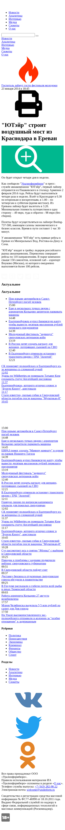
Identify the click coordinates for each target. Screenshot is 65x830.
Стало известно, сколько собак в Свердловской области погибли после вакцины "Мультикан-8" (31, 542)
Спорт (12, 654)
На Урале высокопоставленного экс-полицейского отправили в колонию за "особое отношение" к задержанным (30, 618)
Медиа (13, 22)
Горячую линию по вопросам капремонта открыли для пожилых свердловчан (27, 504)
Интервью (15, 18)
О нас (12, 28)
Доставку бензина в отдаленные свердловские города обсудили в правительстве (30, 578)
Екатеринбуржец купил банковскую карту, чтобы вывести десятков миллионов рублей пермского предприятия (36, 324)
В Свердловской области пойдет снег (24, 569)
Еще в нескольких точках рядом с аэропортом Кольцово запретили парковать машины (35, 311)
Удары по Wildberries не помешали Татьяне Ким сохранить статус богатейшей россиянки (30, 523)
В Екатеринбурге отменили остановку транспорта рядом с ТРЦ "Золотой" (32, 355)
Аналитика (15, 15)
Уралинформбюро (32, 183)
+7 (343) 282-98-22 (46, 786)
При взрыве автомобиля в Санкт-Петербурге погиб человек (29, 300)
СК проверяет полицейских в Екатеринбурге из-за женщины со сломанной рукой (31, 513)
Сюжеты (14, 25)
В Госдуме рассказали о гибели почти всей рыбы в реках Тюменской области (31, 587)
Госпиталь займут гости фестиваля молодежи (29, 85)
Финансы (14, 648)
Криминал (15, 645)
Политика (15, 635)
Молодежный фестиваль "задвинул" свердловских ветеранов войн (31, 336)
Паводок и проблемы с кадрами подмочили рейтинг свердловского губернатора (28, 562)
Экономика (16, 641)
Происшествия (18, 638)
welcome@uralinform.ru (41, 789)
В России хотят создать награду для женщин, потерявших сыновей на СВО (33, 345)
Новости (14, 12)
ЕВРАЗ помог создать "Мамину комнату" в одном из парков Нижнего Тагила (32, 452)
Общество (15, 651)
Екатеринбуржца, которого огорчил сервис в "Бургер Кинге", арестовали (29, 533)
